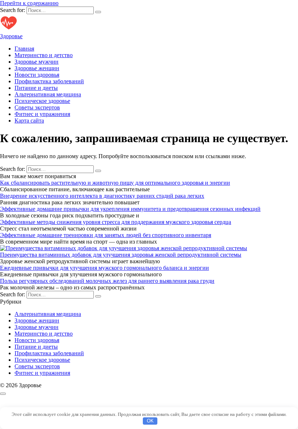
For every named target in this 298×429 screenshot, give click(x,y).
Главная (24, 48)
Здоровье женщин (37, 68)
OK (150, 421)
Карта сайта (29, 120)
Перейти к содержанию (29, 3)
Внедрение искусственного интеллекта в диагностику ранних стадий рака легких (102, 196)
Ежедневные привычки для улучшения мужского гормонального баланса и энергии (104, 268)
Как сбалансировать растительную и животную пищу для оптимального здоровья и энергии (115, 183)
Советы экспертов (37, 107)
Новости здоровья (37, 75)
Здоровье (11, 36)
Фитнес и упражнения (42, 114)
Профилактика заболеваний (49, 81)
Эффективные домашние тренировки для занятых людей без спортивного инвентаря (105, 235)
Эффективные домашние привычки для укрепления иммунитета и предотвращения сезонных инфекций (130, 209)
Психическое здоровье (42, 101)
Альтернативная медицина (48, 94)
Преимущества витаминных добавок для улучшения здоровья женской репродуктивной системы (120, 255)
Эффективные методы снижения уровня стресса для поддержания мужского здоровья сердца (115, 222)
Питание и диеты (36, 88)
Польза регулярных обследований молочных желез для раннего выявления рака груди (107, 281)
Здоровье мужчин (37, 62)
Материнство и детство (44, 55)
